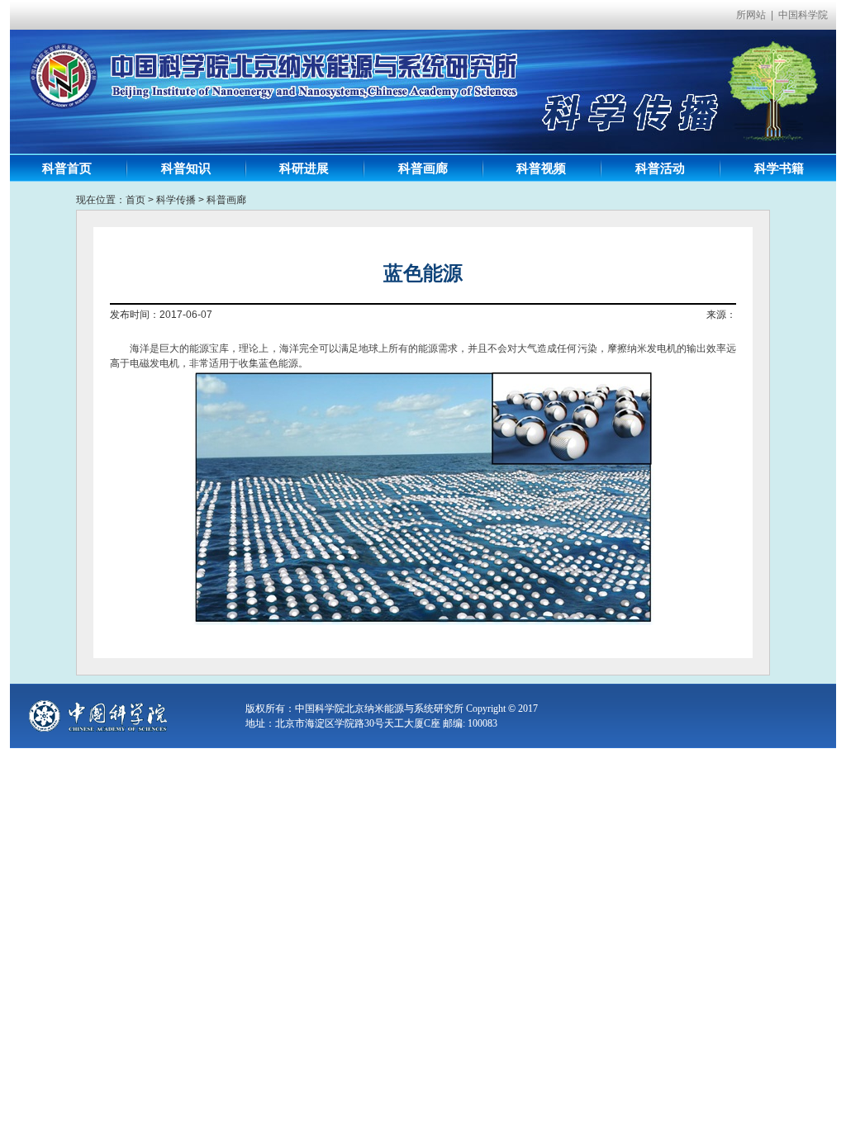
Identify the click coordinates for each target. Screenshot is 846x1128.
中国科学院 (803, 15)
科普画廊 (226, 200)
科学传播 (176, 200)
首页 (135, 200)
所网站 (751, 15)
